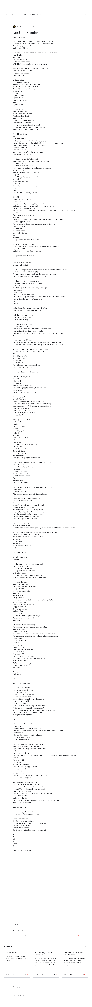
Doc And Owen (11, 952)
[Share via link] (27, 930)
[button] (86, 14)
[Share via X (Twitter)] (18, 930)
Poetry (14, 14)
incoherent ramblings (35, 14)
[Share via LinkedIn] (22, 930)
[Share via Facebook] (13, 930)
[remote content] (46, 881)
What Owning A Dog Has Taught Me (44, 953)
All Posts (6, 14)
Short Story (22, 14)
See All (86, 946)
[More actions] (78, 27)
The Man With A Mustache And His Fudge (73, 953)
